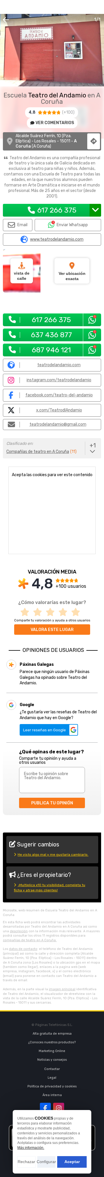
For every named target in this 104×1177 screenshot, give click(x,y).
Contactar (52, 1069)
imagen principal (62, 989)
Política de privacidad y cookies (52, 1086)
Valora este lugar (52, 629)
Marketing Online (52, 1051)
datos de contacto (23, 949)
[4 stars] (64, 612)
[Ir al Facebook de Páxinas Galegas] (45, 1108)
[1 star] (26, 612)
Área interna (52, 1095)
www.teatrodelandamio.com (56, 239)
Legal (52, 1078)
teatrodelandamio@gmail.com (57, 424)
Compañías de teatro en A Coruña (37, 451)
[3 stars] (52, 612)
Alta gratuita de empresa (52, 1033)
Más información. (30, 1148)
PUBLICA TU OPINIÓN (52, 803)
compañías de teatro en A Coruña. (30, 940)
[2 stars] (39, 612)
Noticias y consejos (52, 1060)
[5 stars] (77, 612)
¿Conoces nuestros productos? (52, 1042)
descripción (19, 931)
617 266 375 (57, 210)
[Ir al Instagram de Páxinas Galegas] (58, 1108)
